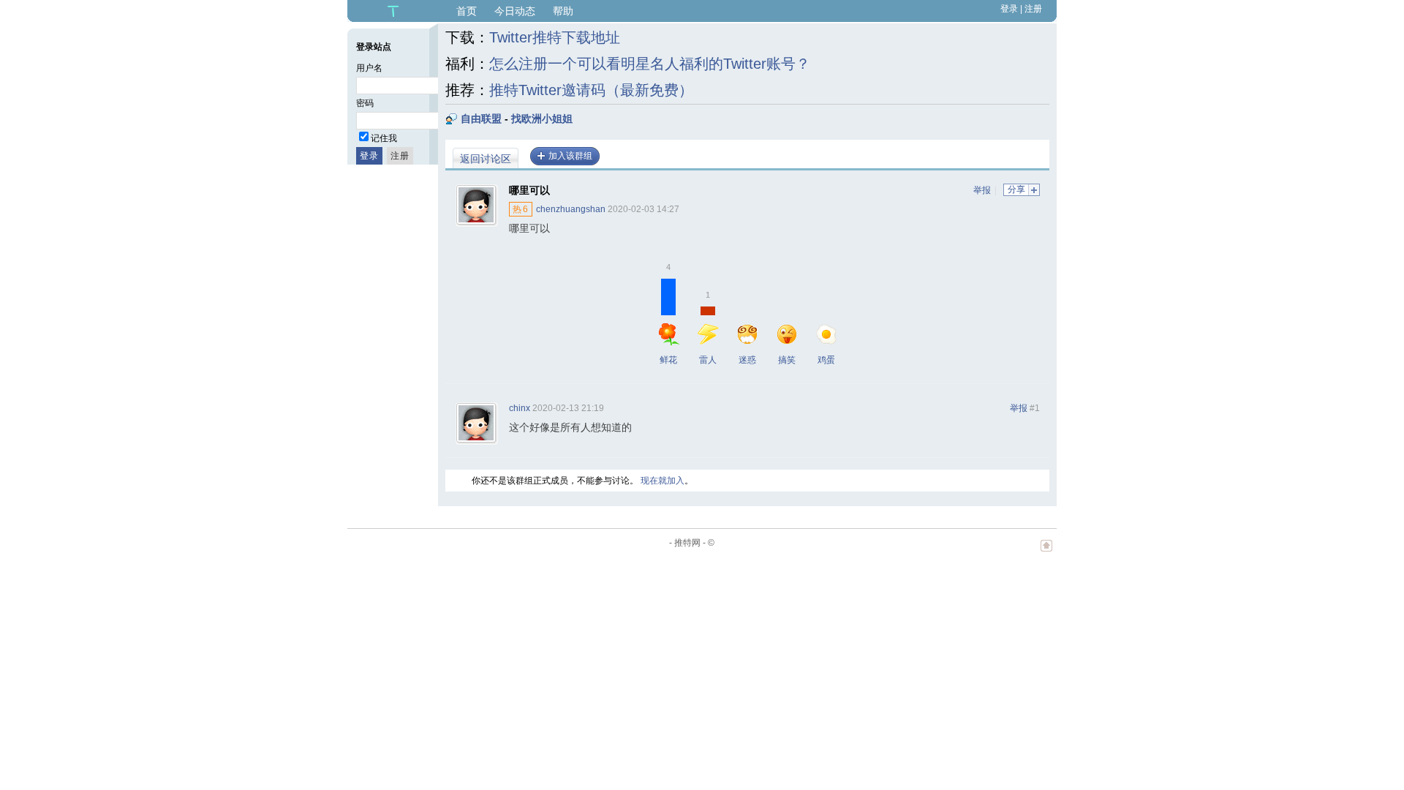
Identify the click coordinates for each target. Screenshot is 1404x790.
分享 (1016, 189)
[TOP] (1046, 553)
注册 (1033, 9)
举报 (982, 190)
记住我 (384, 138)
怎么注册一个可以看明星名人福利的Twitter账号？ (649, 64)
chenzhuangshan (570, 209)
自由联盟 (481, 118)
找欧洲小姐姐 (542, 118)
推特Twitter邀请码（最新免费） (591, 90)
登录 (1009, 9)
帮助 (563, 11)
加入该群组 (570, 156)
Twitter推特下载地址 (554, 37)
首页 (466, 11)
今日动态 (514, 11)
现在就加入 (662, 480)
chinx (519, 408)
